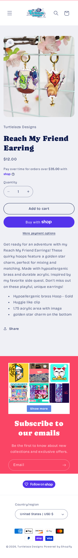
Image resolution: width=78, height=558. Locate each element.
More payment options (39, 233)
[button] (9, 13)
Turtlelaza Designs (30, 546)
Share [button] (14, 329)
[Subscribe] (64, 465)
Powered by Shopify (58, 546)
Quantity (10, 182)
